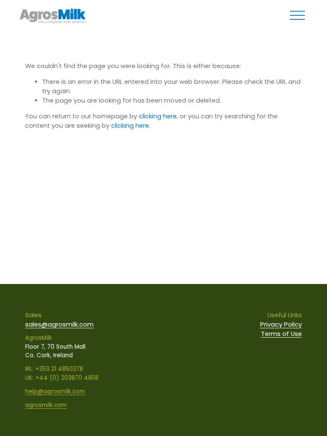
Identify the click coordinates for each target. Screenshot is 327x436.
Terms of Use (281, 334)
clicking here (158, 116)
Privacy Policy (281, 324)
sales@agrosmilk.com (59, 324)
